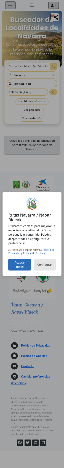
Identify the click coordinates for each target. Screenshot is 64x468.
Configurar (44, 265)
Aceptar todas (20, 265)
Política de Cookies (34, 253)
